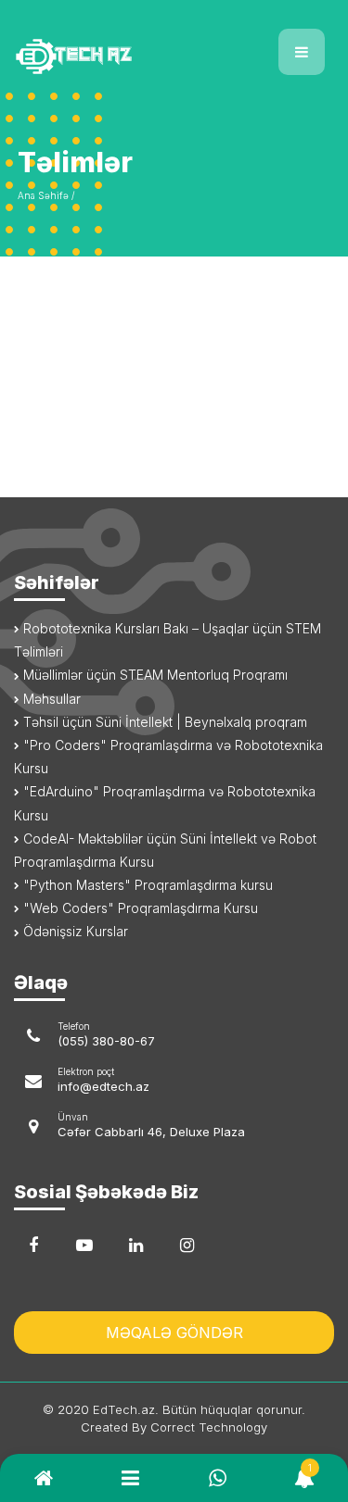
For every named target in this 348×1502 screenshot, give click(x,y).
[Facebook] (33, 1245)
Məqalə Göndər (174, 1332)
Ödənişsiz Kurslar (73, 931)
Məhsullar (50, 699)
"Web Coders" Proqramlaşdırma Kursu (138, 908)
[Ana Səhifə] (87, 45)
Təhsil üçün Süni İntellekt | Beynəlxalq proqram (163, 722)
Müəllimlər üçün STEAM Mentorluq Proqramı (153, 674)
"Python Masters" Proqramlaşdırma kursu (146, 885)
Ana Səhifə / (46, 195)
